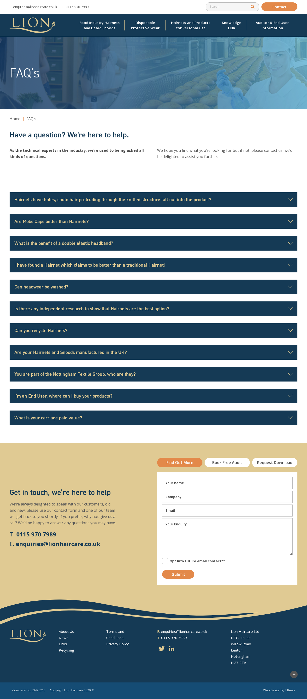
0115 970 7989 (75, 7)
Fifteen (290, 690)
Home (15, 118)
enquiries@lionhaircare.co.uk (33, 7)
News (63, 637)
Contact (279, 6)
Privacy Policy (117, 643)
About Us (66, 631)
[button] (252, 6)
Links (63, 643)
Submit (178, 574)
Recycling (66, 650)
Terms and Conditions (115, 634)
